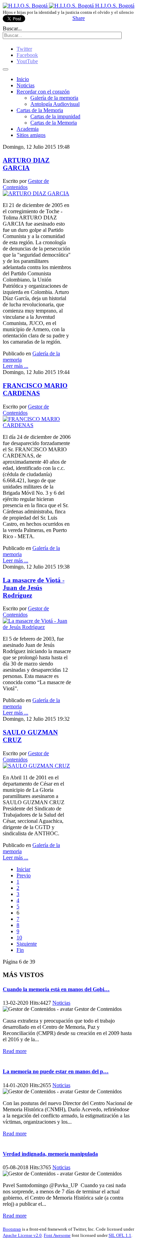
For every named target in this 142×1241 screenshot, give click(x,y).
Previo (24, 875)
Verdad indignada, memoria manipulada (50, 1154)
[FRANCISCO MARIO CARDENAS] (37, 425)
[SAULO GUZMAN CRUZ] (36, 766)
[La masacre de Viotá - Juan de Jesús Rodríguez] (37, 627)
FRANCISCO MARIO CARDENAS (35, 389)
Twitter (24, 49)
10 (19, 937)
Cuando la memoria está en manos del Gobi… (56, 989)
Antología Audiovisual (55, 104)
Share (78, 18)
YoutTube (27, 61)
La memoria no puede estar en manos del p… (56, 1071)
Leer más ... (15, 366)
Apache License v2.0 (22, 1235)
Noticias (25, 85)
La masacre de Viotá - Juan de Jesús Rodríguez (33, 588)
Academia (28, 129)
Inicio (23, 79)
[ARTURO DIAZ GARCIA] (36, 193)
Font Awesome (57, 1235)
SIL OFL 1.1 (120, 1235)
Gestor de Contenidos (26, 184)
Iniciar (23, 869)
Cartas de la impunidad (55, 116)
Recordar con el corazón (43, 92)
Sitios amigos (31, 135)
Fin (20, 950)
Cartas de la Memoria (40, 110)
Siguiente (27, 944)
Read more (15, 1051)
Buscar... (12, 28)
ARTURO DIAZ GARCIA (26, 164)
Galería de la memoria (54, 98)
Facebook (27, 55)
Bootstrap (12, 1229)
